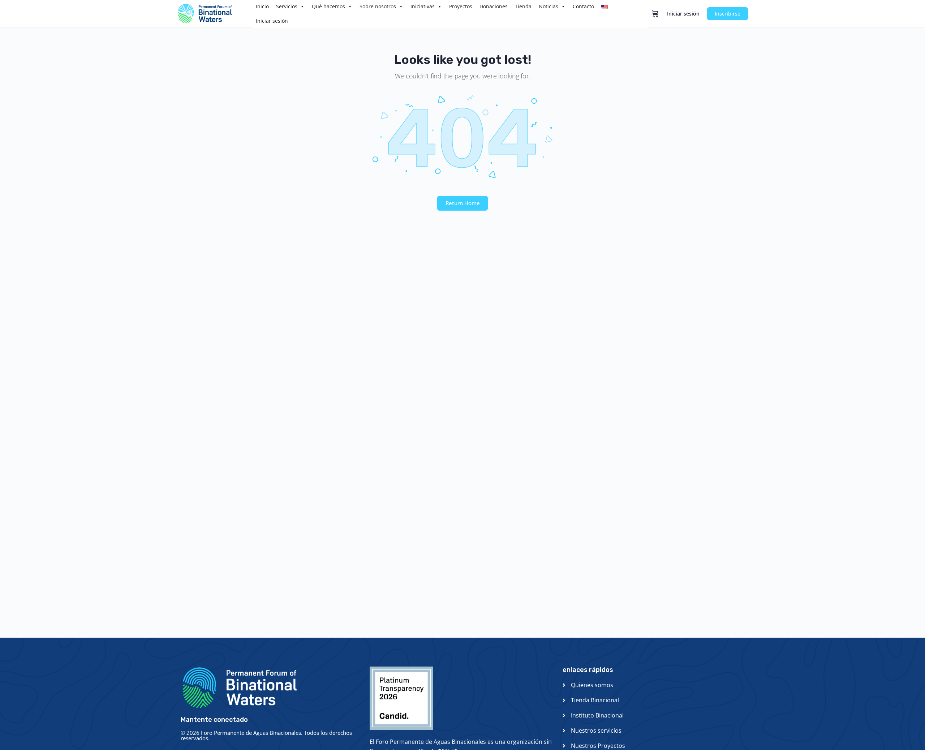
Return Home (463, 203)
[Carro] (655, 13)
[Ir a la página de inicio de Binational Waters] (209, 13)
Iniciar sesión (272, 20)
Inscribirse (727, 13)
